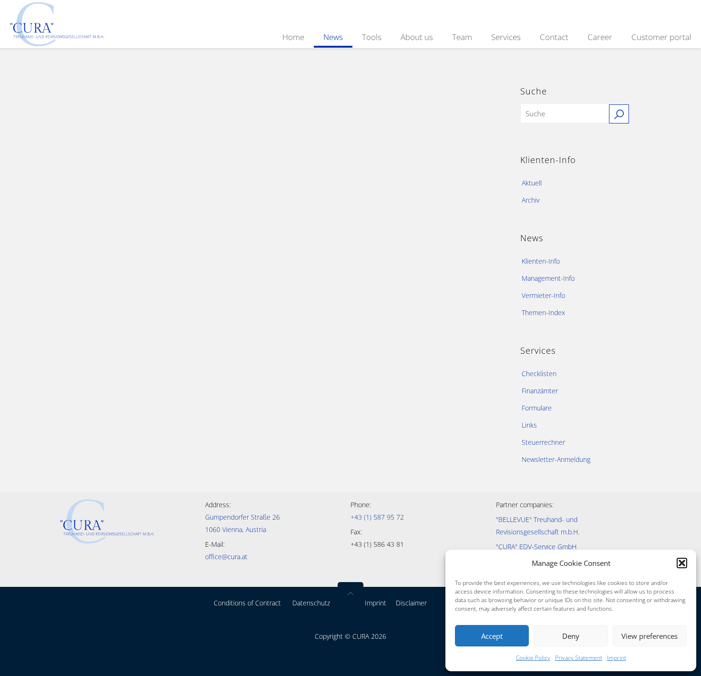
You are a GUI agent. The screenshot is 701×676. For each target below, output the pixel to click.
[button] (682, 563)
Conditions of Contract (247, 602)
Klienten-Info (541, 261)
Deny (570, 636)
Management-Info (548, 278)
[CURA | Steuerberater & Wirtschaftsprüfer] (57, 23)
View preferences (649, 636)
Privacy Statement (578, 658)
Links (529, 425)
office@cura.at (226, 556)
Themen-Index (543, 312)
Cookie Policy (533, 658)
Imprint (616, 658)
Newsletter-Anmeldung (556, 459)
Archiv (530, 200)
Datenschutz (311, 602)
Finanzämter (540, 390)
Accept (492, 636)
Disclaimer (411, 602)
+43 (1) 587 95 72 (377, 517)
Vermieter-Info (543, 295)
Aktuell (532, 182)
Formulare (537, 407)
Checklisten (539, 373)
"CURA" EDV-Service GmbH (536, 546)
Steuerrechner (543, 442)
